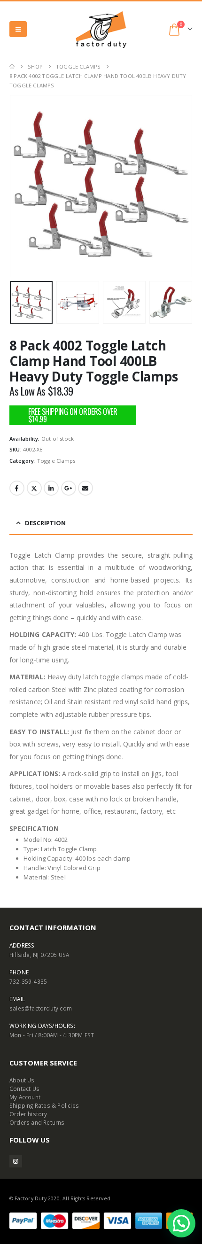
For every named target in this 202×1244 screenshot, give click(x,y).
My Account (24, 1097)
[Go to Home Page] (12, 66)
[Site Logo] (101, 29)
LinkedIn (51, 488)
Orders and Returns (37, 1122)
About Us (22, 1080)
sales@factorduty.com (40, 1008)
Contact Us (24, 1088)
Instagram (15, 1161)
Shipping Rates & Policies (44, 1105)
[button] (18, 29)
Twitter (34, 488)
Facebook (16, 488)
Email (85, 488)
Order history (28, 1114)
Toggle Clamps (56, 460)
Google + (68, 488)
